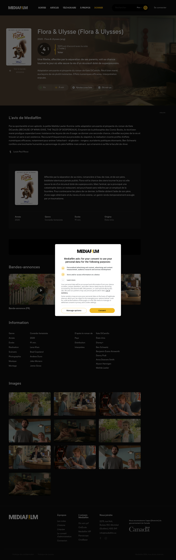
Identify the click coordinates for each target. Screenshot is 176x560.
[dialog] (88, 280)
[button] (88, 280)
